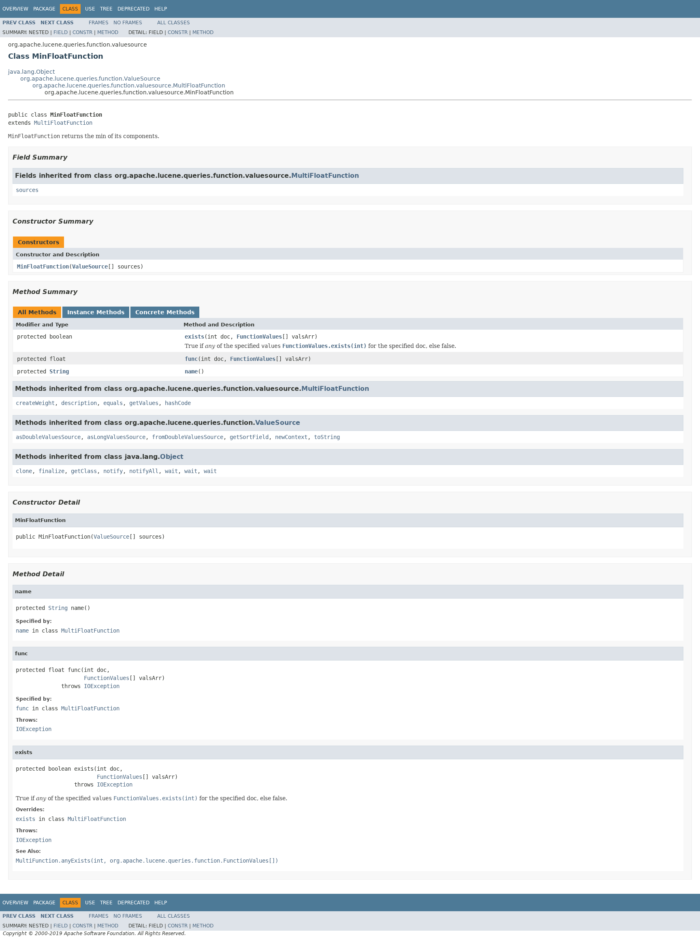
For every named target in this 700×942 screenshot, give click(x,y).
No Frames (127, 23)
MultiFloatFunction (63, 122)
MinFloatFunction (43, 266)
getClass (84, 471)
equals (113, 403)
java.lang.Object (31, 71)
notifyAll (143, 471)
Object (172, 456)
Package (44, 9)
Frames (99, 23)
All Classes (173, 23)
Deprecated (133, 9)
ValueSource (90, 266)
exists (194, 336)
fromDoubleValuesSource (187, 437)
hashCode (178, 403)
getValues (143, 403)
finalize (51, 471)
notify (113, 471)
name (191, 371)
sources (27, 190)
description (79, 403)
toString (327, 437)
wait (171, 471)
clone (24, 471)
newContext (291, 437)
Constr (82, 32)
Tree (106, 9)
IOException (102, 686)
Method (107, 32)
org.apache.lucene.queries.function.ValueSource (90, 78)
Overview (15, 9)
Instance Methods (95, 312)
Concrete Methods (164, 312)
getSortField (249, 437)
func (191, 359)
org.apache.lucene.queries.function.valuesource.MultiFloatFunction (128, 85)
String (59, 371)
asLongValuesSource (116, 437)
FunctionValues (259, 336)
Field (60, 32)
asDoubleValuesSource (48, 437)
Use (90, 9)
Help (160, 9)
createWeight (35, 403)
